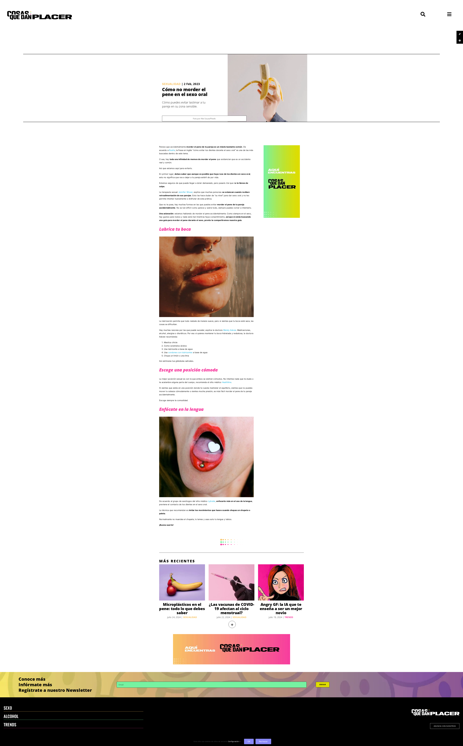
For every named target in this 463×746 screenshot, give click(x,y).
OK (249, 741)
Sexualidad (171, 84)
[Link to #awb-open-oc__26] (449, 14)
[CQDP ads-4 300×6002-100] (282, 146)
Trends (289, 617)
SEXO (8, 708)
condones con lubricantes (180, 352)
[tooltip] (459, 34)
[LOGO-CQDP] (39, 12)
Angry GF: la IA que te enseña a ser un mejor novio (281, 608)
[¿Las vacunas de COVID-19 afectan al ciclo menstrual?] (231, 582)
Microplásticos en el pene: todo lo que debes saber (182, 608)
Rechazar (263, 741)
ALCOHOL (11, 716)
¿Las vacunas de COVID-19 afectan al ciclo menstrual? (231, 608)
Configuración (233, 741)
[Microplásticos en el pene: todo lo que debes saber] (182, 582)
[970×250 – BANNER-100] (231, 635)
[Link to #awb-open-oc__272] (423, 14)
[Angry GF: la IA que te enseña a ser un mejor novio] (281, 582)
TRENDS (10, 724)
